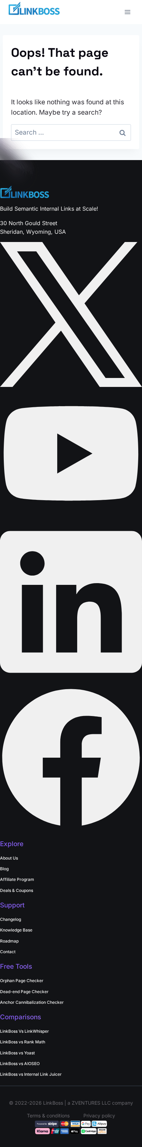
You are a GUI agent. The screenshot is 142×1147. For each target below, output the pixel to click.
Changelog (10, 919)
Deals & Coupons (16, 890)
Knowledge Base (16, 930)
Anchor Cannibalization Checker (32, 1002)
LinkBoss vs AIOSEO (20, 1063)
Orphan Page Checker (21, 980)
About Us (9, 858)
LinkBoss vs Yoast (17, 1052)
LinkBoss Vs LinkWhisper (24, 1031)
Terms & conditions (48, 1115)
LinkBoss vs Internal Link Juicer (31, 1074)
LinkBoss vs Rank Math (22, 1041)
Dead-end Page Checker (24, 991)
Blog (4, 868)
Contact (8, 951)
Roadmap (9, 941)
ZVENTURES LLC (91, 1103)
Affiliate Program (17, 879)
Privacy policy (99, 1115)
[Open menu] (127, 12)
